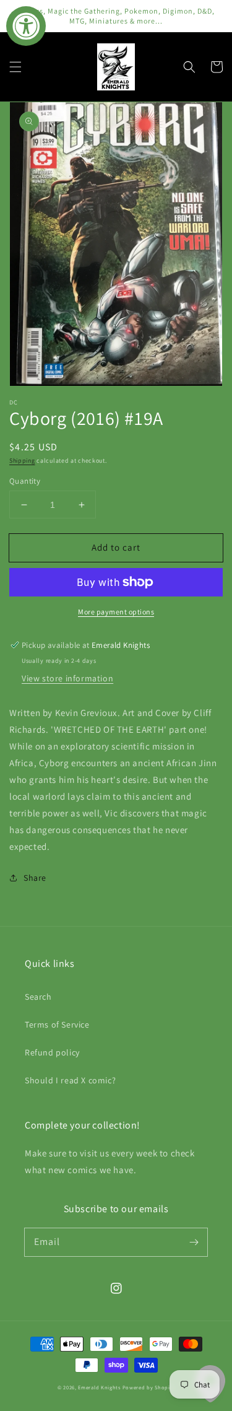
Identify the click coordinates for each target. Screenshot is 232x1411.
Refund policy (52, 1052)
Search (38, 996)
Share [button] (35, 877)
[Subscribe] (193, 1242)
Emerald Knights (99, 1387)
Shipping (22, 460)
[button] (15, 67)
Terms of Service (57, 1024)
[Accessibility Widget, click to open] (26, 26)
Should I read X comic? (70, 1080)
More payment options (116, 611)
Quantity (24, 481)
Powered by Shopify (148, 1387)
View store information (67, 678)
